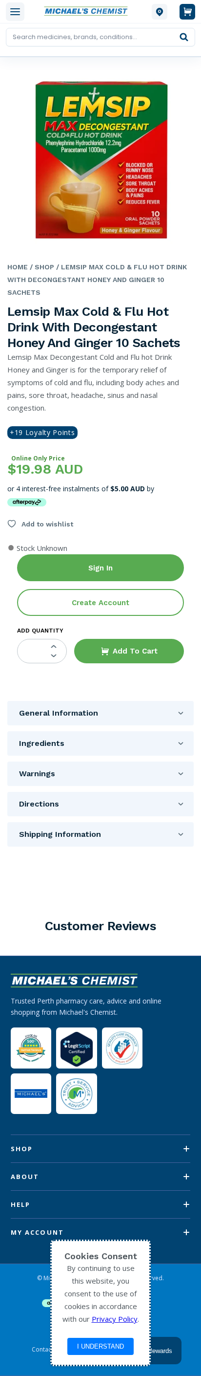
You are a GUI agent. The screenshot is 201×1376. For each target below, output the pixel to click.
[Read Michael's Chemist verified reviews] (31, 1048)
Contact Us (47, 1350)
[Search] (184, 37)
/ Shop (41, 267)
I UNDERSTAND (100, 1346)
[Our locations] (159, 12)
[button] (129, 651)
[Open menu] (15, 11)
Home (17, 267)
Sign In (100, 568)
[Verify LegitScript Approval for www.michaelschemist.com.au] (76, 1047)
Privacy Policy (115, 1319)
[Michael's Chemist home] (88, 11)
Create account (100, 602)
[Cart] (187, 12)
